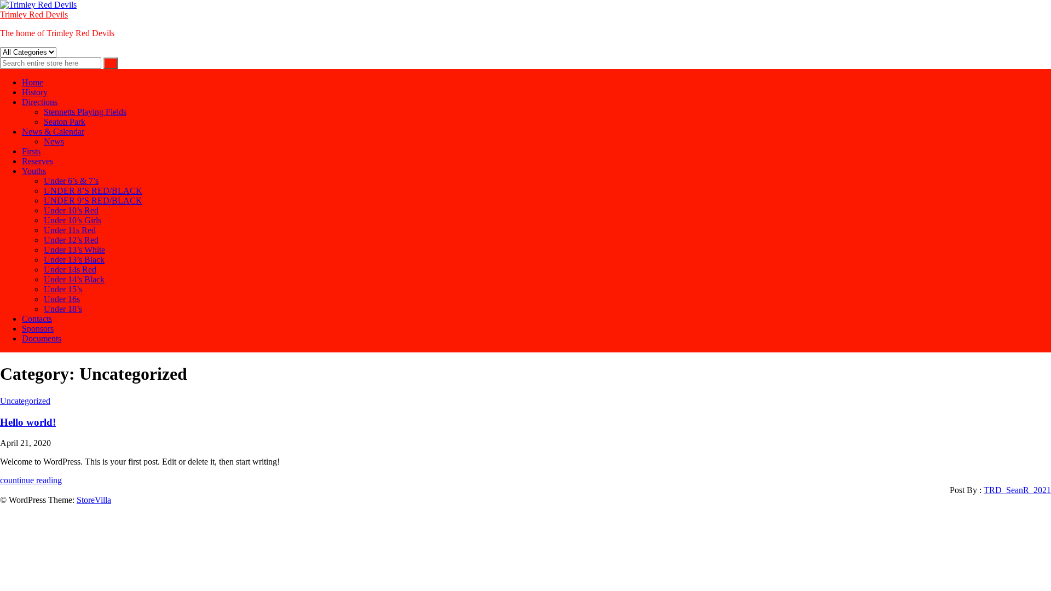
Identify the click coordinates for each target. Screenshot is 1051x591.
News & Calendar (53, 131)
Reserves (37, 161)
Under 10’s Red (71, 210)
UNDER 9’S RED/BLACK (93, 200)
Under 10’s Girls (72, 220)
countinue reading (31, 480)
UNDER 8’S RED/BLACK (93, 190)
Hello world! (28, 422)
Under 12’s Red (71, 240)
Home (32, 82)
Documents (41, 338)
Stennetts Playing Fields (85, 112)
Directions (39, 102)
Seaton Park (64, 121)
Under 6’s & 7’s (71, 181)
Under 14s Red (70, 269)
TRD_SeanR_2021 (1017, 490)
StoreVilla (94, 500)
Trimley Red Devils (34, 14)
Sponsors (38, 328)
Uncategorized (25, 400)
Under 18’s (63, 309)
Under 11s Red (70, 230)
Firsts (31, 151)
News (54, 141)
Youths (34, 171)
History (35, 92)
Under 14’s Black (74, 279)
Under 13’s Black (74, 259)
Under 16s (62, 299)
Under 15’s (63, 289)
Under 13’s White (74, 249)
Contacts (37, 318)
